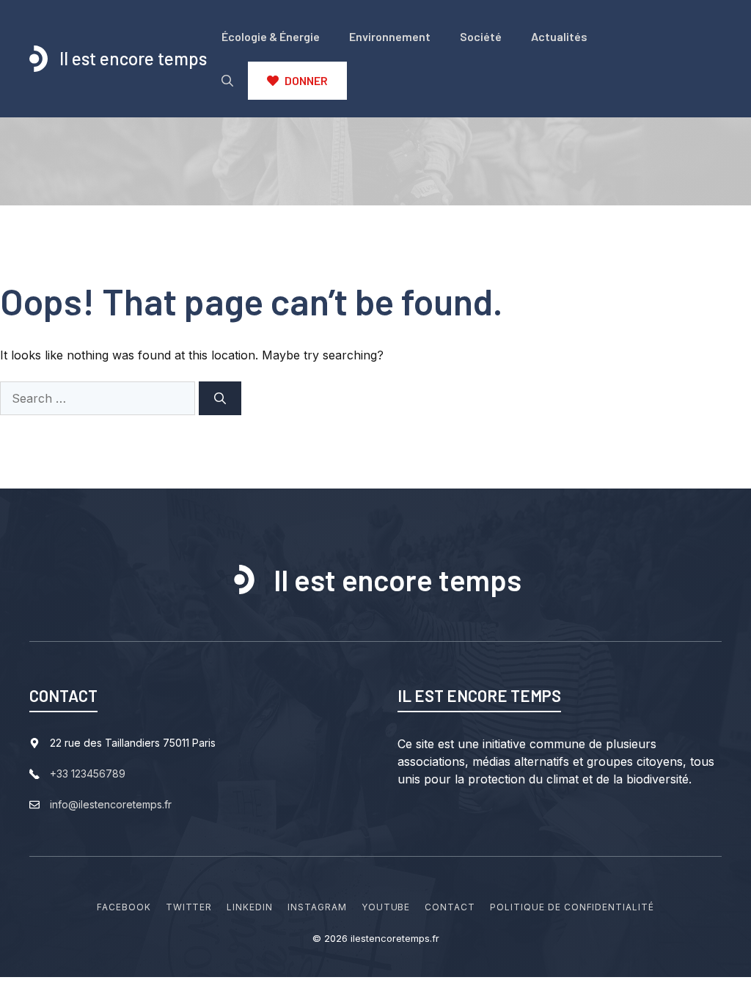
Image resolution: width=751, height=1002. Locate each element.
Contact (450, 907)
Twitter (189, 907)
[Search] (220, 398)
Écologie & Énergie (270, 36)
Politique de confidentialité (572, 907)
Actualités (559, 36)
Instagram (317, 907)
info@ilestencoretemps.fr (111, 804)
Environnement (390, 36)
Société (481, 36)
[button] (227, 81)
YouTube (386, 907)
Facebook (124, 907)
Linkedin (250, 907)
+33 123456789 (87, 773)
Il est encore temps (133, 58)
